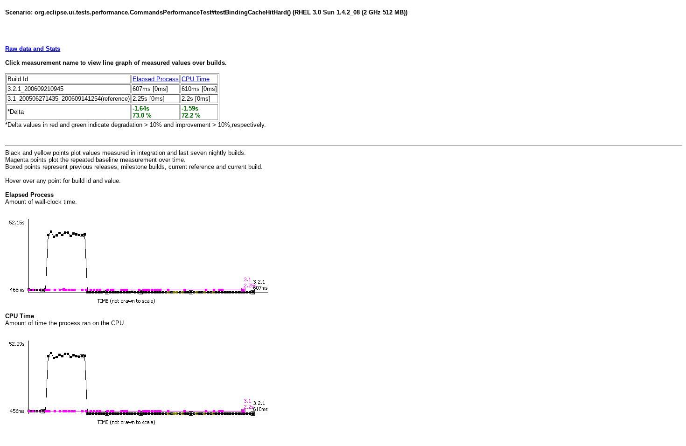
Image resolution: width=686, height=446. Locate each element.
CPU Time (196, 79)
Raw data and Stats (32, 48)
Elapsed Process (156, 79)
